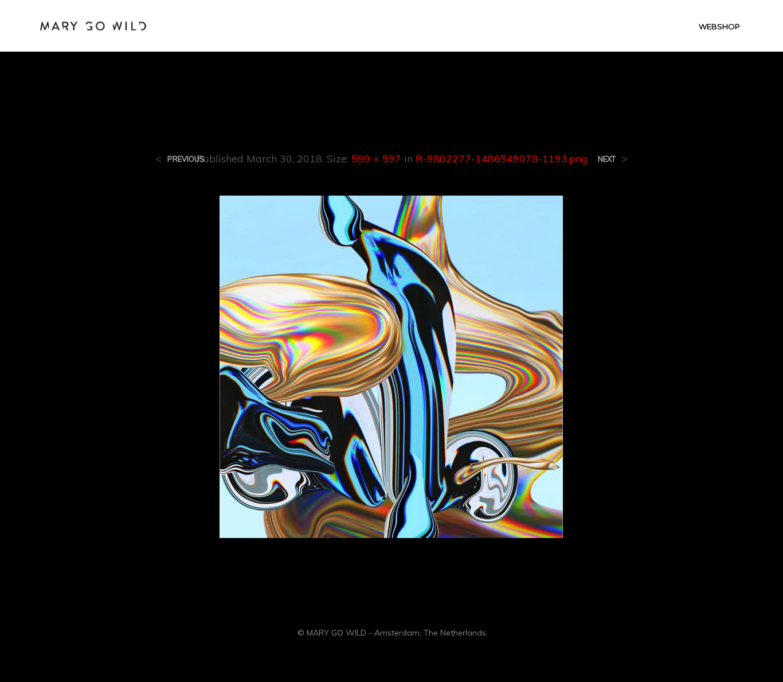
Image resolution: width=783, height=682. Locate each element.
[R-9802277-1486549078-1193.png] (391, 366)
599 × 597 (376, 158)
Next (607, 159)
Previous (186, 159)
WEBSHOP (719, 26)
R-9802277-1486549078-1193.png (502, 158)
